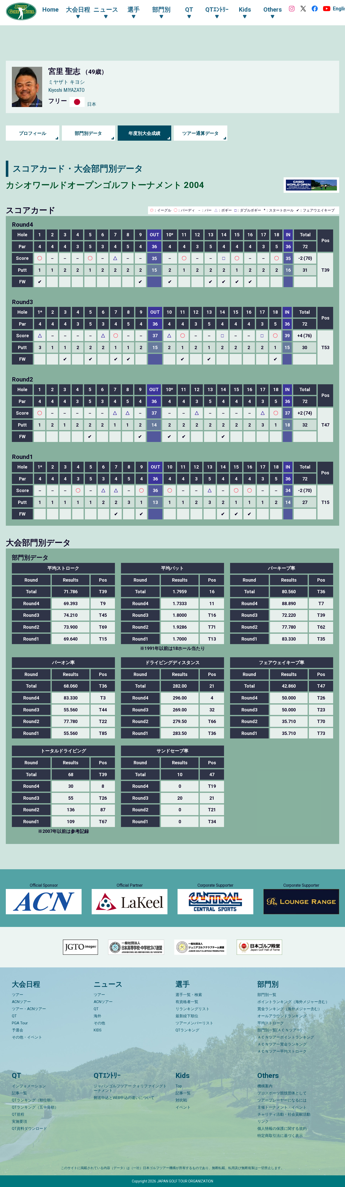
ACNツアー (21, 1002)
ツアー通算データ (200, 133)
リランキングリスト (193, 1009)
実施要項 (19, 1121)
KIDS (98, 1030)
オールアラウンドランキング (282, 1016)
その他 (99, 1023)
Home (50, 9)
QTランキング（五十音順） (35, 1107)
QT (14, 1016)
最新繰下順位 (187, 1016)
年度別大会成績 (144, 133)
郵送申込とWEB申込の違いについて (124, 1097)
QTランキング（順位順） (33, 1100)
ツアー (17, 994)
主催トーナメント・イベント (282, 1107)
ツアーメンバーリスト (194, 1023)
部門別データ (88, 133)
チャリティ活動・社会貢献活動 (283, 1114)
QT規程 (18, 1114)
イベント (183, 1107)
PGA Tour (20, 1023)
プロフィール (32, 133)
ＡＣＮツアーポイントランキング (285, 1037)
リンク (263, 1121)
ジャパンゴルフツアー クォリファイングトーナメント (130, 1088)
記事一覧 (19, 1093)
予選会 (17, 1030)
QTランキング (187, 1030)
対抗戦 (181, 1100)
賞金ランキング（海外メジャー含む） (289, 1009)
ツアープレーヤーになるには (282, 1100)
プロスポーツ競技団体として (282, 1093)
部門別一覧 (266, 994)
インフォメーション (29, 1086)
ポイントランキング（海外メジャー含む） (293, 1002)
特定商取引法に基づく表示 (280, 1135)
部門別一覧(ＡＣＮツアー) (279, 1030)
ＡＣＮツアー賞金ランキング (282, 1044)
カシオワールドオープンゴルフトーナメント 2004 (105, 185)
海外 (97, 1016)
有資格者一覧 (187, 1002)
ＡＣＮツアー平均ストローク (282, 1051)
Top (179, 1086)
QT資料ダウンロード (29, 1128)
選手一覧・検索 (189, 994)
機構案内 (265, 1086)
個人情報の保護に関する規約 (282, 1128)
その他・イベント (27, 1037)
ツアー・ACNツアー (29, 1009)
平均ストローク (270, 1023)
